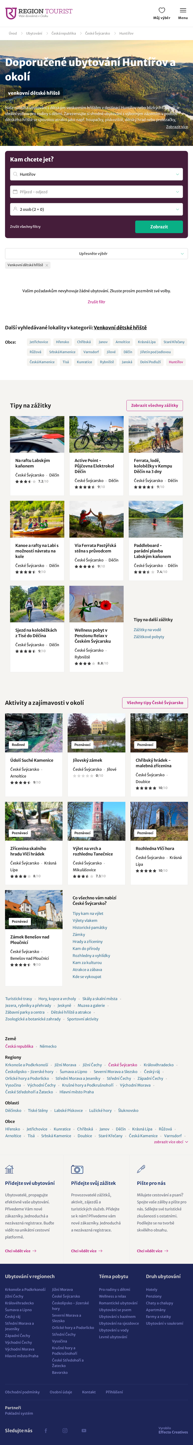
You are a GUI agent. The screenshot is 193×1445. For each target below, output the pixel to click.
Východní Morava (135, 1085)
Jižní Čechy (92, 1065)
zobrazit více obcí (168, 1142)
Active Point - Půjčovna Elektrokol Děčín (94, 466)
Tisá (66, 362)
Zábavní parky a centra (24, 1012)
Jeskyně (64, 1005)
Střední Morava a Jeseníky (78, 1078)
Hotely (151, 1289)
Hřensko (62, 342)
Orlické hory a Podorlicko (27, 1078)
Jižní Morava (65, 1065)
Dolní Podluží (150, 362)
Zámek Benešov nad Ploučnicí (29, 939)
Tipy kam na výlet (88, 913)
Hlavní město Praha (77, 1092)
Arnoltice (123, 342)
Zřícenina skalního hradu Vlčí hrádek (28, 851)
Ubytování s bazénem (117, 1316)
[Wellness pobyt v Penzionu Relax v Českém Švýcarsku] (96, 604)
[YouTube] (84, 1430)
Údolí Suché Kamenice (31, 760)
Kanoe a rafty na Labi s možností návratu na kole (37, 551)
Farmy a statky (158, 1316)
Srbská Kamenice (62, 352)
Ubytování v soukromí (164, 1323)
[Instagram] (65, 1430)
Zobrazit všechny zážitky (154, 405)
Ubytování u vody (114, 1330)
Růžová (35, 352)
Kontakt (89, 1392)
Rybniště (107, 362)
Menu (183, 18)
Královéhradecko (159, 1065)
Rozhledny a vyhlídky (91, 955)
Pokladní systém (19, 1413)
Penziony (154, 1296)
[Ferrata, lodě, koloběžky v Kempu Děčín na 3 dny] (156, 434)
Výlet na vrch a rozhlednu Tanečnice (93, 851)
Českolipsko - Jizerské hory (29, 1071)
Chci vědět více (18, 1251)
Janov (103, 342)
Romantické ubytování (118, 1303)
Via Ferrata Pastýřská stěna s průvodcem (95, 548)
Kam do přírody (86, 948)
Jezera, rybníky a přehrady (28, 1005)
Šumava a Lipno (73, 1071)
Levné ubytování (113, 1337)
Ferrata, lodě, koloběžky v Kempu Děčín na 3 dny (153, 466)
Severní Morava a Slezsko (115, 1071)
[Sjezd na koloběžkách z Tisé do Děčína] (37, 604)
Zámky (79, 934)
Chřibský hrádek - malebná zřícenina (153, 763)
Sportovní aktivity (82, 1019)
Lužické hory (100, 1110)
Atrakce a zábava (87, 969)
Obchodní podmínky (22, 1392)
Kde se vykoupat (87, 976)
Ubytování (34, 33)
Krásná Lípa (147, 342)
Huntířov (126, 33)
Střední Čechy (119, 1078)
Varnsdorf (91, 352)
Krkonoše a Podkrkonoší (26, 1065)
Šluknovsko (128, 1110)
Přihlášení (114, 1392)
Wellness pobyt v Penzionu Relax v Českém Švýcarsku (93, 636)
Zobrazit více (177, 127)
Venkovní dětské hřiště (120, 328)
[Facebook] (45, 1430)
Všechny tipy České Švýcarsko (155, 702)
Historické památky (90, 927)
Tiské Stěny (38, 1110)
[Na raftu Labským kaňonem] (37, 434)
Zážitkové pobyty (149, 636)
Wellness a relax (112, 1296)
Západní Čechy (150, 1078)
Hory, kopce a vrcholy (57, 998)
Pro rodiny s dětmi (114, 1289)
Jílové (111, 352)
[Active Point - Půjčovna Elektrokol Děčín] (96, 434)
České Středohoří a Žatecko (29, 1092)
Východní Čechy (41, 1085)
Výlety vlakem (85, 920)
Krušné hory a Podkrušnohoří (87, 1085)
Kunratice (84, 362)
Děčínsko (13, 1110)
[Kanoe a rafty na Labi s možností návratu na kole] (37, 519)
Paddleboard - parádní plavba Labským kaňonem (152, 551)
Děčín (128, 352)
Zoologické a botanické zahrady (33, 1019)
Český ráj (152, 1071)
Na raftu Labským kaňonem (32, 463)
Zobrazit (159, 227)
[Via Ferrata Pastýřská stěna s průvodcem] (96, 519)
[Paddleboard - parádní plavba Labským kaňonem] (156, 519)
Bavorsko (60, 1372)
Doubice (85, 1135)
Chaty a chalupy (159, 1303)
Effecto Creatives (173, 1430)
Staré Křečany (174, 342)
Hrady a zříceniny (88, 941)
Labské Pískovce (68, 1110)
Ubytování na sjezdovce (119, 1323)
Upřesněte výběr (93, 253)
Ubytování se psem (115, 1310)
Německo (48, 1046)
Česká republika (64, 33)
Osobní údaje (61, 1392)
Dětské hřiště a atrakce (71, 1012)
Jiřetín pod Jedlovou (155, 352)
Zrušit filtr (96, 302)
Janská (127, 362)
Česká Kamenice (42, 362)
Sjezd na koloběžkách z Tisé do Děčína (36, 633)
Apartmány (156, 1310)
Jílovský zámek (87, 760)
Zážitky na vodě (147, 629)
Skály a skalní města (99, 998)
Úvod (13, 33)
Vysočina (13, 1085)
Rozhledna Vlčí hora (155, 848)
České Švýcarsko (97, 33)
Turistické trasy (18, 998)
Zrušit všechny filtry (25, 227)
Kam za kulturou (87, 962)
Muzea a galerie (91, 1005)
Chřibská (84, 342)
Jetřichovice (39, 342)
